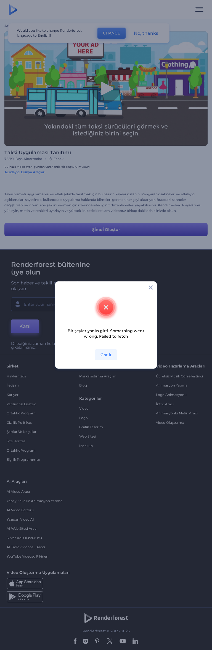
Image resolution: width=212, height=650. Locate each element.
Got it (106, 354)
